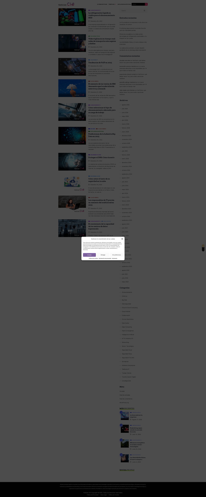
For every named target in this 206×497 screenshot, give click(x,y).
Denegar (103, 255)
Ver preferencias (116, 255)
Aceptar (89, 255)
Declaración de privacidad (105, 258)
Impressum (114, 258)
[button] (122, 239)
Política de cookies (93, 258)
